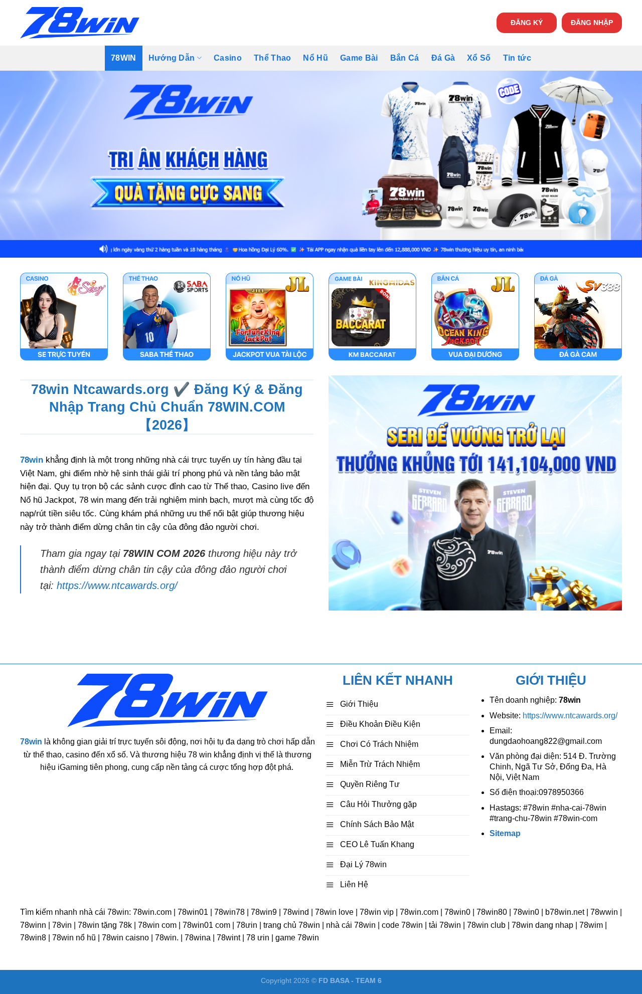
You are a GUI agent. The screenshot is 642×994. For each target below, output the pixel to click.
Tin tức (517, 58)
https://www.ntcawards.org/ (117, 585)
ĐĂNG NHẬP (592, 23)
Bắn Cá (404, 58)
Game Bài (359, 58)
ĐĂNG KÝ (527, 23)
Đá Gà (443, 58)
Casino (228, 58)
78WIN (123, 58)
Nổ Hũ (315, 58)
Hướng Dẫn (171, 58)
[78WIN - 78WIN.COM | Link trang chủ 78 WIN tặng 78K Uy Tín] (79, 23)
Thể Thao (272, 58)
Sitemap (505, 833)
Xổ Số (479, 58)
